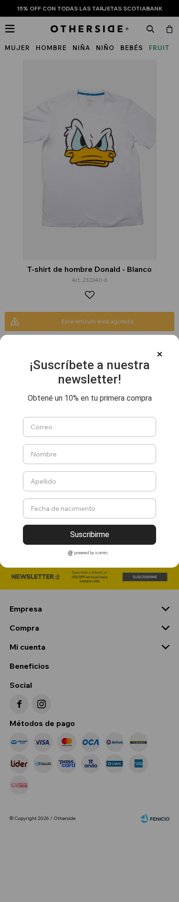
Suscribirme (89, 534)
